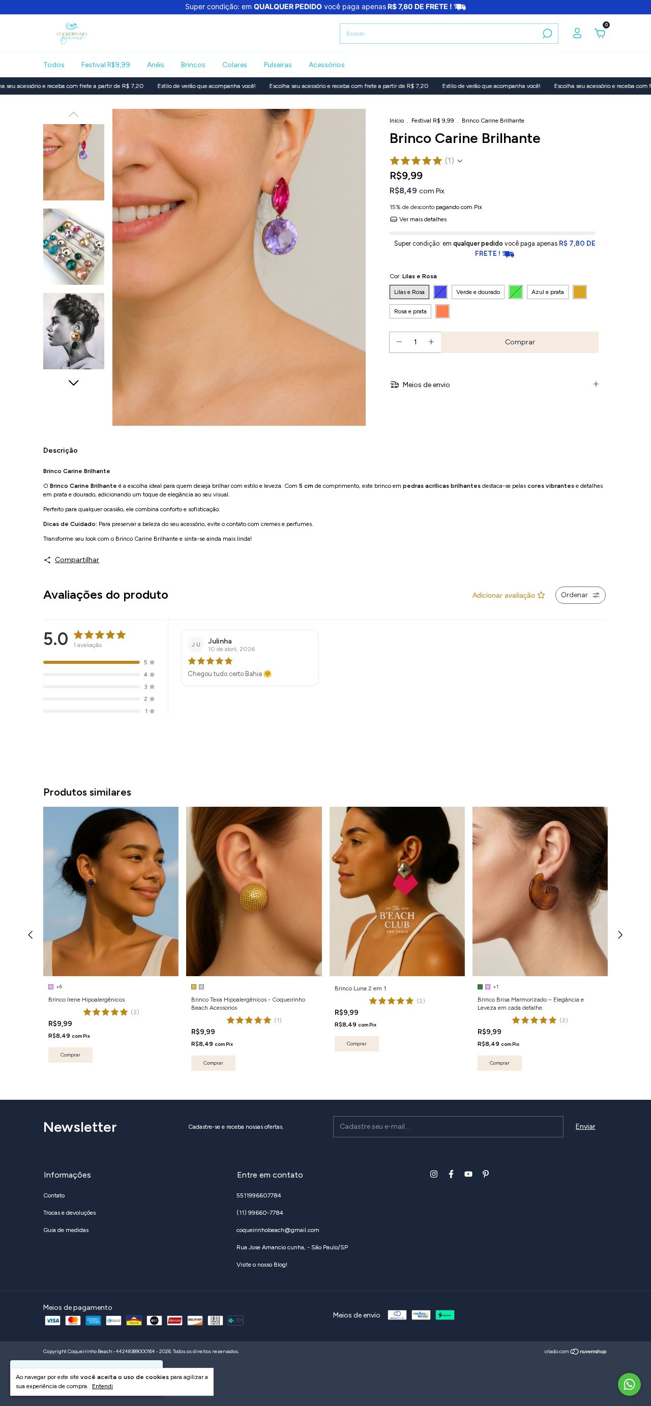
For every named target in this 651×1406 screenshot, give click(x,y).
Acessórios (327, 65)
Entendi (102, 1386)
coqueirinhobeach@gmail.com (277, 1230)
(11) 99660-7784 (259, 1212)
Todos (54, 65)
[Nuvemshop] (576, 1353)
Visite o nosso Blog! (261, 1264)
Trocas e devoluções (69, 1212)
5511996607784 (258, 1195)
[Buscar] (546, 33)
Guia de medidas (65, 1230)
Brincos (193, 65)
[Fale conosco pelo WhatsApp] (629, 1384)
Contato (54, 1195)
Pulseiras (278, 65)
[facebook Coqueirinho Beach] (451, 1174)
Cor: (413, 276)
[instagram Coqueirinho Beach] (434, 1174)
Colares (234, 65)
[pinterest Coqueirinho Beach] (486, 1174)
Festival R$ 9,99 (432, 120)
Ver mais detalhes (422, 219)
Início (397, 120)
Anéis (155, 65)
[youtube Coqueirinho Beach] (468, 1174)
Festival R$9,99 (105, 65)
